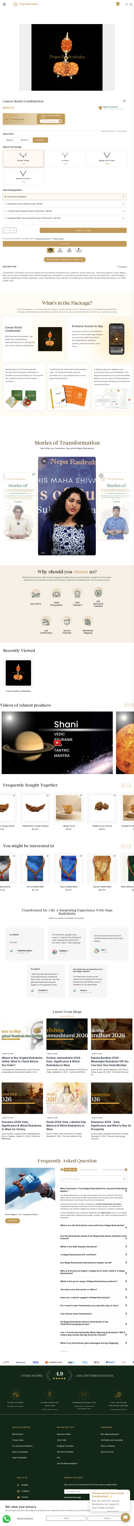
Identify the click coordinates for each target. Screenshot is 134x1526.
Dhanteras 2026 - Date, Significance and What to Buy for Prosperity (111, 1125)
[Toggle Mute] (44, 460)
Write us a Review (108, 1446)
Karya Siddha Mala (68, 887)
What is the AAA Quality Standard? (78, 1246)
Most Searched (70, 1169)
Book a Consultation (20, 1452)
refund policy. (58, 239)
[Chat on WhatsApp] (6, 1519)
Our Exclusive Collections (22, 1446)
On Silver (65, 162)
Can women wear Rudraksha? (76, 1314)
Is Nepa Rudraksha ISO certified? (78, 1254)
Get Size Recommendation (67, 1463)
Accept (66, 1518)
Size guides (122, 131)
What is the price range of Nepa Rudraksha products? (88, 1281)
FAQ (58, 1458)
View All (63, 1351)
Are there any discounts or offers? (78, 1289)
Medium (24, 140)
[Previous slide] (126, 705)
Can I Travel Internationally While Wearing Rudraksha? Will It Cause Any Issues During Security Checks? (92, 1333)
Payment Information (65, 1452)
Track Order (61, 1440)
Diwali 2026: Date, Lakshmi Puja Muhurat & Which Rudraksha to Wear (66, 1125)
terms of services (42, 239)
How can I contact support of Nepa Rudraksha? (85, 1297)
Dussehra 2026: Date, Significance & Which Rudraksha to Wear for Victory (21, 1125)
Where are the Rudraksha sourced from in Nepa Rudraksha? (92, 1225)
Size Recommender (108, 131)
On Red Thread (23, 162)
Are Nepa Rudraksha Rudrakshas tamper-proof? (86, 1262)
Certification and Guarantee (112, 1440)
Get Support (12, 1220)
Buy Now (64, 244)
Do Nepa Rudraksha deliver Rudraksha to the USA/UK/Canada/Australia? (84, 1323)
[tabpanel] (67, 57)
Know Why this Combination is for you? (63, 259)
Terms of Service (107, 1452)
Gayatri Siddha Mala (102, 887)
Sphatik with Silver (23, 180)
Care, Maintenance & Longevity (113, 1169)
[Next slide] (132, 705)
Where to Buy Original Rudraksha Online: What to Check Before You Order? (22, 1061)
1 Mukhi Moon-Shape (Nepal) (35, 826)
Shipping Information (65, 1446)
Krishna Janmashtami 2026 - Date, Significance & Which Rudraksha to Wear (64, 1061)
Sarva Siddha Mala (35, 887)
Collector (40, 140)
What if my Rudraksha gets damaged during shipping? (89, 1343)
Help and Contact (64, 1434)
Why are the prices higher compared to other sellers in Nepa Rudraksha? (92, 1272)
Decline (107, 1518)
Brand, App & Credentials (89, 1169)
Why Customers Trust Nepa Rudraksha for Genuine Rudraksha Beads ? (93, 1189)
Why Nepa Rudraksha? (110, 1434)
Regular (9, 140)
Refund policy (17, 1434)
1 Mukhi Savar (68, 826)
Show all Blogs (67, 1016)
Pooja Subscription (19, 1458)
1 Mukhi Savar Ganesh (102, 826)
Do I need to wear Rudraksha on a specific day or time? (89, 1305)
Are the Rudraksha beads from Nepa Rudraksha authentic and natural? (93, 1237)
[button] (7, 506)
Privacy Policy (18, 1440)
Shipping (123, 267)
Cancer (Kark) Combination (18, 691)
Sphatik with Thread (107, 162)
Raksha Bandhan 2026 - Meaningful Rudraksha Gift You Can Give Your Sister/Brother (110, 1061)
